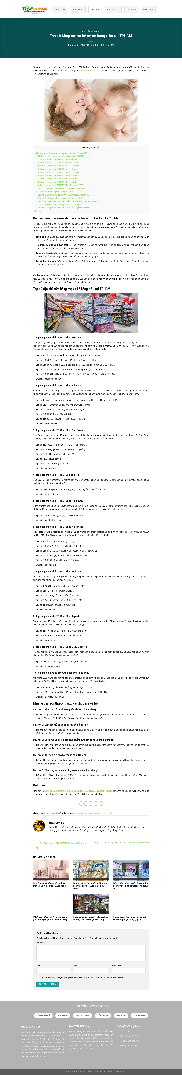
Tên (38, 965)
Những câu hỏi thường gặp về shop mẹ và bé (54, 192)
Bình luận (41, 942)
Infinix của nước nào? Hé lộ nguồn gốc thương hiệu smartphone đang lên (130, 886)
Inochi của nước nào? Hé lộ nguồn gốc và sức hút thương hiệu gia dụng (90, 886)
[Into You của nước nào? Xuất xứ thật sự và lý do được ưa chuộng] (51, 870)
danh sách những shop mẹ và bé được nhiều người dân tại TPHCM (78, 791)
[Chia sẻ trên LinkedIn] (101, 803)
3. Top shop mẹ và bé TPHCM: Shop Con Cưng (58, 166)
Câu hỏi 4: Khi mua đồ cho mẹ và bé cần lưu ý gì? (59, 204)
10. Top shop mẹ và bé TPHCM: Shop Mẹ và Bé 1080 (61, 188)
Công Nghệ (77, 9)
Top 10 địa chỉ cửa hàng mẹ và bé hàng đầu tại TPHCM (59, 156)
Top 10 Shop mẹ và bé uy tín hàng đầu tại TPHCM (92, 813)
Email (77, 965)
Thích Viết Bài (106, 45)
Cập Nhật (95, 32)
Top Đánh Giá (86, 70)
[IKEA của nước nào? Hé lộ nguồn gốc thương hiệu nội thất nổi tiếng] (51, 904)
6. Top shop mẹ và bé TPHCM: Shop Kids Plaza (58, 175)
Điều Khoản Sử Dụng (130, 1036)
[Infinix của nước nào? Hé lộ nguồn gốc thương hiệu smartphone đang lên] (131, 870)
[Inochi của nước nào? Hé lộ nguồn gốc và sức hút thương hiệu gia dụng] (91, 870)
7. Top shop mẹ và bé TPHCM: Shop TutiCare (57, 178)
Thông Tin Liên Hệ (128, 1045)
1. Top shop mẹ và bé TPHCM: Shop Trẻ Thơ (57, 159)
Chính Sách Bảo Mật (129, 1041)
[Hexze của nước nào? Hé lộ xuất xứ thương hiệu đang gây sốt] (131, 904)
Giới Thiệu (125, 1031)
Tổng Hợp (148, 9)
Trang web (116, 965)
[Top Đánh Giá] (34, 9)
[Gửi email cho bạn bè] (91, 803)
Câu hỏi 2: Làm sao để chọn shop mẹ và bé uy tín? (60, 198)
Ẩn (99, 148)
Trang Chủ (59, 9)
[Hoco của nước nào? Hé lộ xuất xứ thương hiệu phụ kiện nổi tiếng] (91, 904)
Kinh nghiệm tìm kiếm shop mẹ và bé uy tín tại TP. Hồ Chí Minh (62, 153)
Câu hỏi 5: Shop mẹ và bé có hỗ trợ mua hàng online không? (64, 208)
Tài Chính (131, 9)
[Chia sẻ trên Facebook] (81, 803)
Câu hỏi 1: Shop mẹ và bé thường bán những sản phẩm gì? (63, 195)
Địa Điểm (95, 9)
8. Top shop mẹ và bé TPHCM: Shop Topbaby (57, 182)
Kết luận (38, 211)
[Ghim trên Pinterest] (96, 803)
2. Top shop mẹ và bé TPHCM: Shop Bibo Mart (58, 162)
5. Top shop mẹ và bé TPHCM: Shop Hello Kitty (58, 172)
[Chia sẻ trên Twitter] (86, 803)
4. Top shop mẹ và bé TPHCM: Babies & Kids (57, 169)
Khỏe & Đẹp (113, 9)
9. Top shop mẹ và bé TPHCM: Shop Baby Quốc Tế (60, 185)
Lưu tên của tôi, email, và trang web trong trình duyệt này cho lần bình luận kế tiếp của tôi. (82, 978)
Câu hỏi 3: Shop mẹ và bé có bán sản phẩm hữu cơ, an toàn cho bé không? (70, 201)
